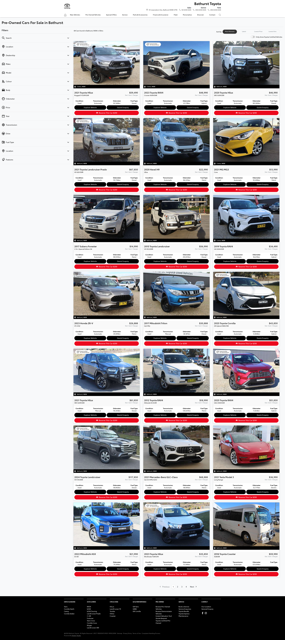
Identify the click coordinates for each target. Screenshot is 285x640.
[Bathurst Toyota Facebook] (203, 613)
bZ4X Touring (92, 611)
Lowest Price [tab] (258, 31)
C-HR (89, 616)
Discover (200, 15)
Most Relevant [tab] (229, 31)
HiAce (112, 613)
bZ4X (89, 609)
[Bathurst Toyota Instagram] (206, 613)
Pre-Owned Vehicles (93, 15)
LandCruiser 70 (115, 609)
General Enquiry (207, 609)
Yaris (65, 606)
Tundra (112, 611)
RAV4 (89, 606)
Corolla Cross (92, 623)
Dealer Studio (76, 635)
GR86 (135, 609)
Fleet (176, 15)
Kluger (89, 625)
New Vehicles (75, 15)
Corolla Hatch (69, 609)
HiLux (112, 606)
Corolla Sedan (69, 613)
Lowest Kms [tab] (272, 31)
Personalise (187, 15)
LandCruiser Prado (94, 613)
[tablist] (251, 32)
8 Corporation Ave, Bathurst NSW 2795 (163, 10)
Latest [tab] (244, 31)
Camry (66, 611)
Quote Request (161, 618)
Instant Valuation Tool (164, 616)
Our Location (206, 606)
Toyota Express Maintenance (184, 614)
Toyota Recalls (184, 611)
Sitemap (119, 633)
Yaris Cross (91, 620)
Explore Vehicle (90, 107)
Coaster (113, 616)
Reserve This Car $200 (108, 113)
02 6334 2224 (186, 10)
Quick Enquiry (123, 107)
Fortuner (90, 618)
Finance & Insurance (160, 15)
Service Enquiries (185, 609)
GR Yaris (136, 606)
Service (124, 15)
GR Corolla (137, 611)
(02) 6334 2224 (200, 10)
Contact (212, 15)
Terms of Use (137, 633)
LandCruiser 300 (93, 628)
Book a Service (184, 606)
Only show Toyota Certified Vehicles (269, 37)
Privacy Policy (127, 633)
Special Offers (111, 15)
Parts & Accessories (140, 15)
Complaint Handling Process (151, 633)
